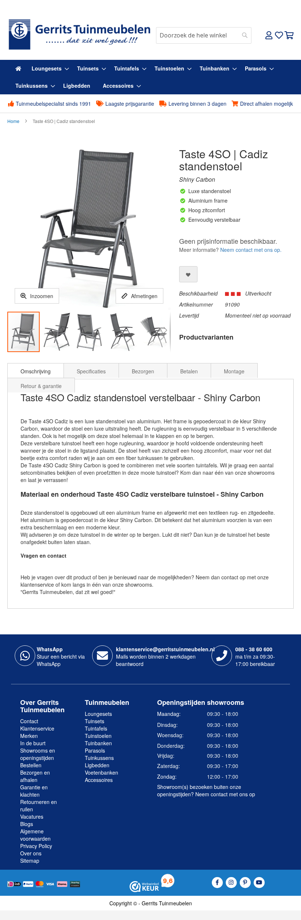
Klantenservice (37, 728)
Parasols (95, 750)
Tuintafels (96, 728)
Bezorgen (143, 371)
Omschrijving (36, 371)
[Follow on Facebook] (217, 882)
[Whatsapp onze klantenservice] (25, 656)
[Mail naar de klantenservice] (102, 656)
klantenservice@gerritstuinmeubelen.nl (165, 649)
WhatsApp (50, 649)
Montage (234, 371)
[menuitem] (18, 68)
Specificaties (91, 371)
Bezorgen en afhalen (35, 776)
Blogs (26, 823)
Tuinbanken (98, 743)
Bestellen (30, 765)
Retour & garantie (41, 386)
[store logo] (78, 34)
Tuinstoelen (98, 735)
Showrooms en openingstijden (37, 754)
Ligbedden (97, 765)
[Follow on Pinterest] (245, 882)
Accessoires (99, 779)
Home (13, 121)
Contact (29, 721)
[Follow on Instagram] (231, 882)
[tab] (35, 370)
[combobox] (203, 35)
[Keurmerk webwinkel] (144, 886)
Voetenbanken (101, 772)
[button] (56, 332)
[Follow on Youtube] (259, 882)
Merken (29, 735)
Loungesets (98, 713)
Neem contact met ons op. (251, 249)
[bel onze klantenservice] (222, 656)
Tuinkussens (99, 757)
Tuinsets (94, 721)
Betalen (189, 371)
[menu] (150, 77)
